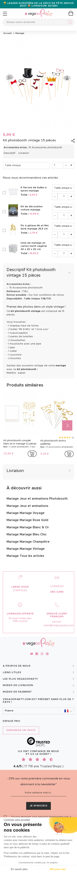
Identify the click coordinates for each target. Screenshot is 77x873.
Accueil (7, 33)
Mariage (19, 33)
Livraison (23, 153)
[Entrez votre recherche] (69, 23)
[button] (38, 710)
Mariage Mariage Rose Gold (27, 520)
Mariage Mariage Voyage (25, 513)
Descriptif (9, 153)
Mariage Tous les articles (25, 555)
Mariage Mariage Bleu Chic (27, 534)
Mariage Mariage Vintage (26, 548)
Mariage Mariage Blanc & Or (28, 527)
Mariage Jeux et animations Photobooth (37, 498)
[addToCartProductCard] (32, 453)
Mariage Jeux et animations (27, 505)
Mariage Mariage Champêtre (28, 541)
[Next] (67, 425)
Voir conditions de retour (48, 295)
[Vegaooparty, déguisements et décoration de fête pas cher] (38, 11)
